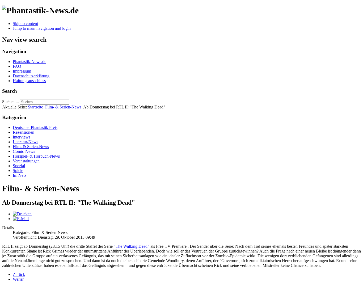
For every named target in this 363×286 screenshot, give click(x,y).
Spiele (18, 170)
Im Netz (19, 175)
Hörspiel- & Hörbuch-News (36, 156)
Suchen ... (10, 101)
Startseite (35, 107)
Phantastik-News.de (29, 61)
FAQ (17, 66)
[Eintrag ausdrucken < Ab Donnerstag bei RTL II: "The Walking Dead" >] (22, 214)
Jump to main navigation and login (42, 28)
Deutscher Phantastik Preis (35, 127)
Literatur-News (25, 142)
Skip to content (25, 23)
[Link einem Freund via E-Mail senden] (21, 218)
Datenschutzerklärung (31, 76)
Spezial (19, 165)
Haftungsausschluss (29, 80)
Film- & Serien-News (63, 107)
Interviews (21, 137)
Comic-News (24, 151)
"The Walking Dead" (131, 246)
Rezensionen (23, 132)
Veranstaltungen (26, 161)
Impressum (22, 71)
